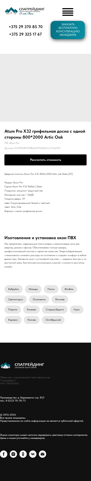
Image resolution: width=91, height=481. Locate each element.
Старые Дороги (55, 309)
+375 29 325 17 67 (25, 34)
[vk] (32, 456)
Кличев (32, 319)
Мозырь (33, 289)
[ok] (23, 456)
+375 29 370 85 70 (26, 26)
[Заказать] (45, 159)
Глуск (77, 309)
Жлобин (68, 289)
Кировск (13, 319)
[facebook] (3, 456)
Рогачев (59, 299)
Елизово (31, 309)
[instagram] (13, 456)
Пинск (51, 289)
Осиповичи (39, 299)
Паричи (12, 309)
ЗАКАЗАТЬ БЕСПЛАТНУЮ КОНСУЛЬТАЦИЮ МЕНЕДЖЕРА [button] (68, 29)
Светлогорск (15, 299)
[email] (42, 456)
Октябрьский (53, 319)
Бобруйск (13, 289)
